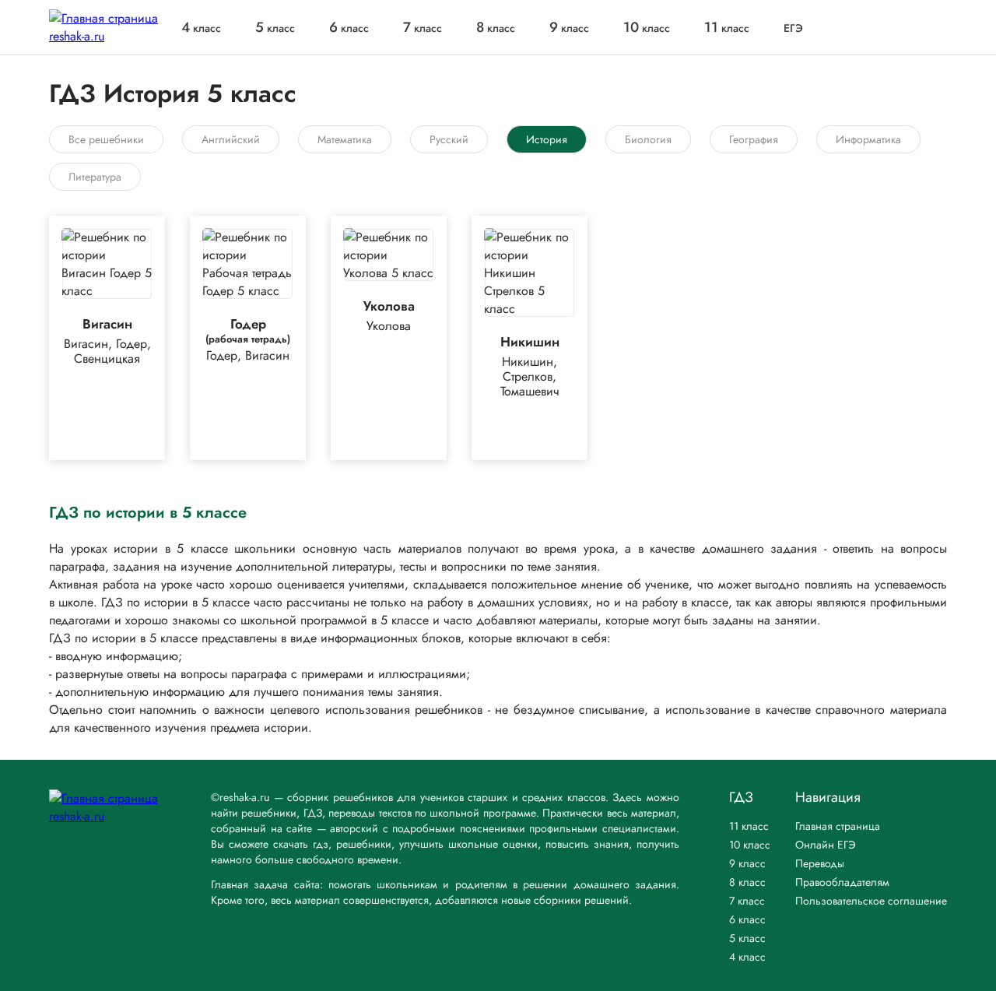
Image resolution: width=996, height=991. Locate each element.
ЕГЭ (793, 28)
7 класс (747, 900)
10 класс (749, 844)
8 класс (747, 882)
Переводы (819, 863)
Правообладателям (842, 882)
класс (201, 28)
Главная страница (837, 826)
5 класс (747, 938)
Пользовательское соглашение (871, 900)
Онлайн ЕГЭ (825, 844)
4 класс (747, 957)
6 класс (747, 919)
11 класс (749, 826)
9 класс (747, 863)
